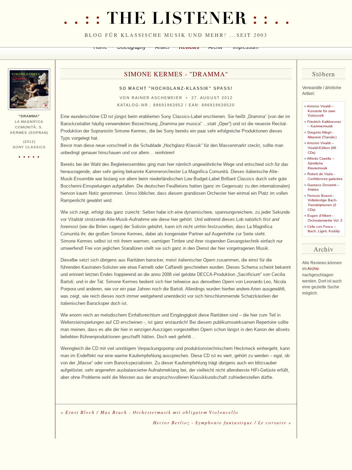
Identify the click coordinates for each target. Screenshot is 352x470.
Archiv (313, 268)
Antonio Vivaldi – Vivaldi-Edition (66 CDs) (321, 147)
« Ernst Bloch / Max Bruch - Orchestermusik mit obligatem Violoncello (149, 412)
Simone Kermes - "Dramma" (176, 74)
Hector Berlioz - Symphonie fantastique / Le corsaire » (222, 422)
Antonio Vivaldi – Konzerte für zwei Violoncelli (321, 110)
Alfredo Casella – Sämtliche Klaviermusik (320, 163)
